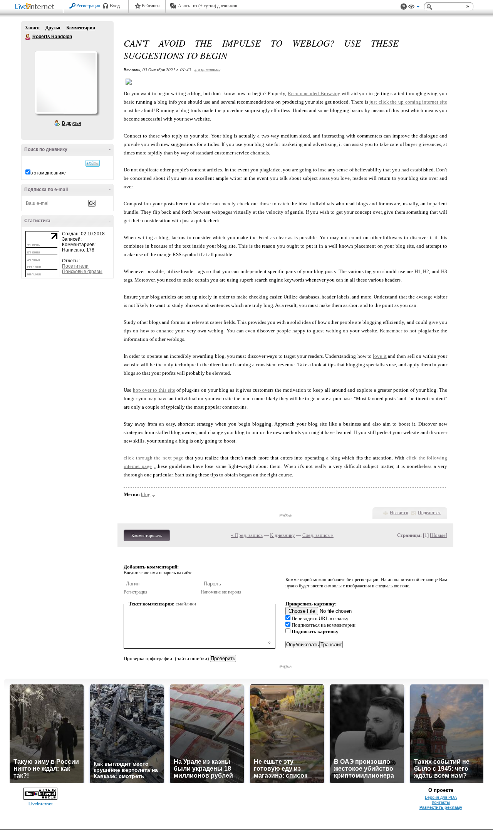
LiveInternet (36, 7)
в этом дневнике (48, 173)
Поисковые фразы (82, 271)
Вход (115, 5)
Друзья (52, 27)
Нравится (399, 512)
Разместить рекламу (440, 807)
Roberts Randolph (28, 37)
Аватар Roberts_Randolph (66, 82)
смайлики (186, 604)
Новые (438, 535)
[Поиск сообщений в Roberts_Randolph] (93, 163)
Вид (414, 8)
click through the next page (153, 458)
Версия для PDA (441, 797)
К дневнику (282, 535)
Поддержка (404, 6)
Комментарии (80, 27)
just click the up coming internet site (408, 102)
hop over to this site (154, 390)
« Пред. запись (247, 535)
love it (379, 356)
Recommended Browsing (314, 93)
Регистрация (88, 5)
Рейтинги (150, 5)
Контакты (441, 802)
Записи (32, 27)
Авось (184, 5)
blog (146, 494)
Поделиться (429, 512)
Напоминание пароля (221, 592)
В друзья (71, 123)
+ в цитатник (207, 69)
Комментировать (146, 535)
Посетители (75, 266)
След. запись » (318, 535)
